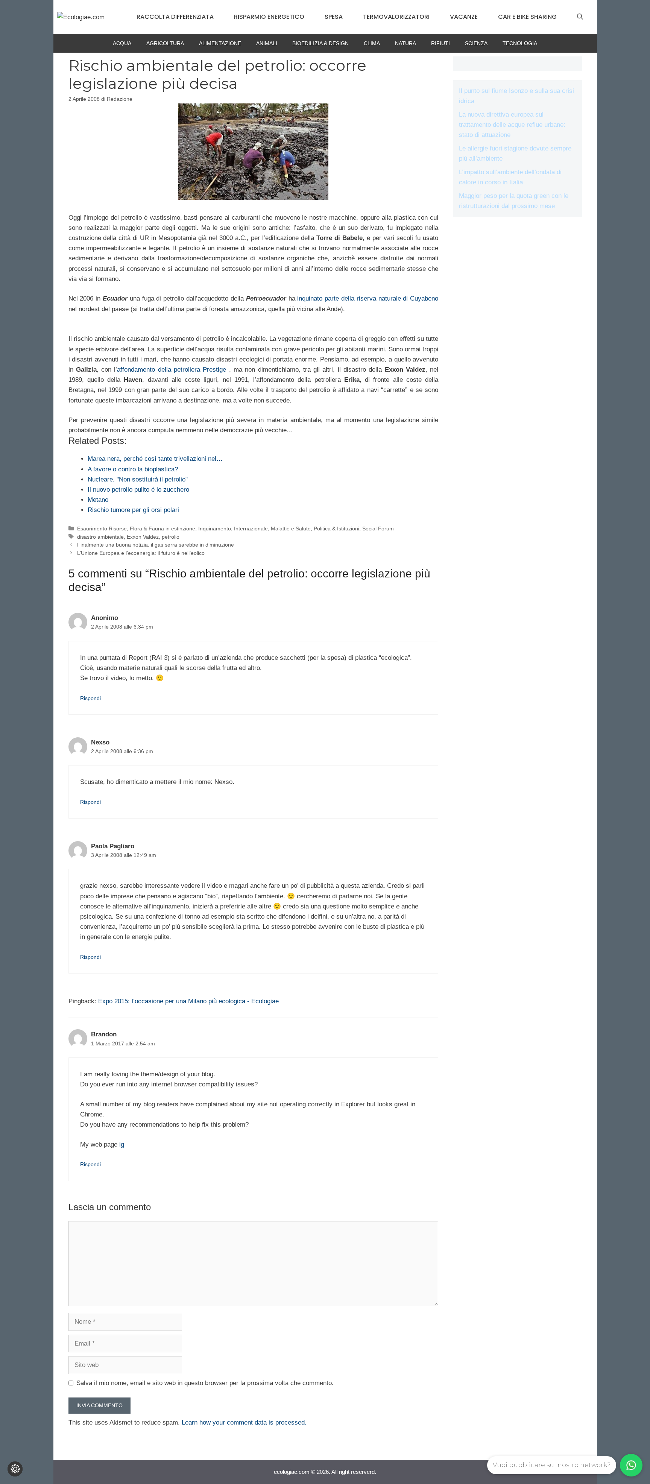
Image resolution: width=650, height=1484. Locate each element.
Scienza (476, 43)
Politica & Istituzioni (336, 529)
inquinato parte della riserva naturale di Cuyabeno (367, 298)
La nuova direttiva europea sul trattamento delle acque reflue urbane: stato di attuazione (512, 124)
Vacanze (464, 16)
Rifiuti (440, 43)
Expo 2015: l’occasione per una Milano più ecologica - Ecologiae (188, 1001)
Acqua (122, 43)
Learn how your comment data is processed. (244, 1422)
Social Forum (378, 529)
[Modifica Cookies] (15, 1468)
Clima (372, 43)
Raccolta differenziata (175, 16)
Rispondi (90, 698)
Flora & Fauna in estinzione (162, 529)
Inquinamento (214, 529)
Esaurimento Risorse (102, 529)
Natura (405, 43)
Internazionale (251, 529)
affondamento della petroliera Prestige (173, 369)
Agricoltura (165, 43)
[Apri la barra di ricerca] (580, 17)
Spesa (334, 16)
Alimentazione (220, 43)
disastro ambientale (100, 537)
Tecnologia (520, 43)
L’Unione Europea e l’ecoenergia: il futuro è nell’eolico (141, 553)
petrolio (170, 537)
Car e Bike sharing (527, 16)
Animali (266, 43)
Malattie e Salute (291, 529)
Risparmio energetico (269, 16)
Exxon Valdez (143, 537)
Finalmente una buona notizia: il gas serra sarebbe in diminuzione (155, 545)
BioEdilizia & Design (320, 43)
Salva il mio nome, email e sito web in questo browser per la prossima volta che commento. (205, 1383)
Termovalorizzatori (396, 16)
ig (121, 1144)
